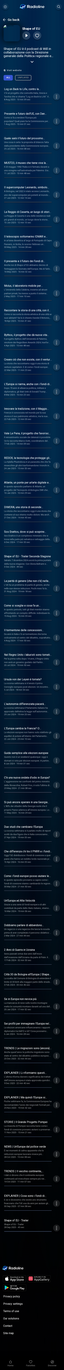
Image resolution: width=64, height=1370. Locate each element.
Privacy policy (11, 1296)
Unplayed (23, 77)
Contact (7, 1325)
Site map (8, 1333)
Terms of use (11, 1311)
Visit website (14, 70)
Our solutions (11, 1318)
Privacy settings (13, 1303)
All (8, 77)
